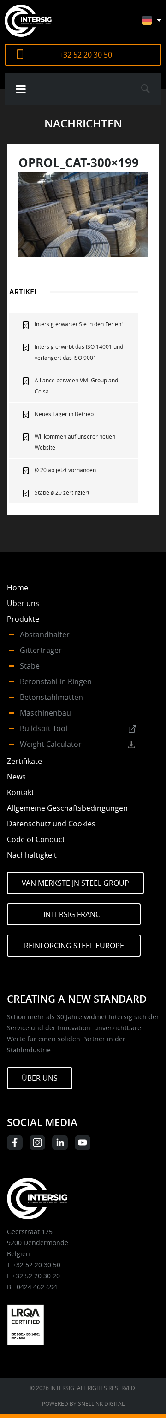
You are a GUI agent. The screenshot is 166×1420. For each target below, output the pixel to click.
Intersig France (73, 914)
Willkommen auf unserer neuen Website (75, 442)
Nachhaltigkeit (32, 855)
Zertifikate (24, 761)
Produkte (23, 619)
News (16, 777)
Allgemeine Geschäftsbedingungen (67, 808)
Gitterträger (41, 650)
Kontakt (20, 792)
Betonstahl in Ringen (56, 681)
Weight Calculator (51, 744)
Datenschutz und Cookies (51, 824)
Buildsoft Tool (43, 728)
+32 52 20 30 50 (85, 55)
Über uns (23, 603)
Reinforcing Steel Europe (74, 946)
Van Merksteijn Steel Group (75, 883)
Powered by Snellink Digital (83, 1403)
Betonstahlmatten (51, 697)
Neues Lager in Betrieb (64, 413)
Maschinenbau (45, 713)
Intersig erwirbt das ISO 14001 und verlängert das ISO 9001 (79, 352)
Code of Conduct (36, 839)
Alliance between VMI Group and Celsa (76, 385)
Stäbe (30, 666)
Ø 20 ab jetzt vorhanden (65, 469)
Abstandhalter (45, 634)
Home (17, 588)
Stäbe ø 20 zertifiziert (62, 492)
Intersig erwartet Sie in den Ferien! (79, 324)
